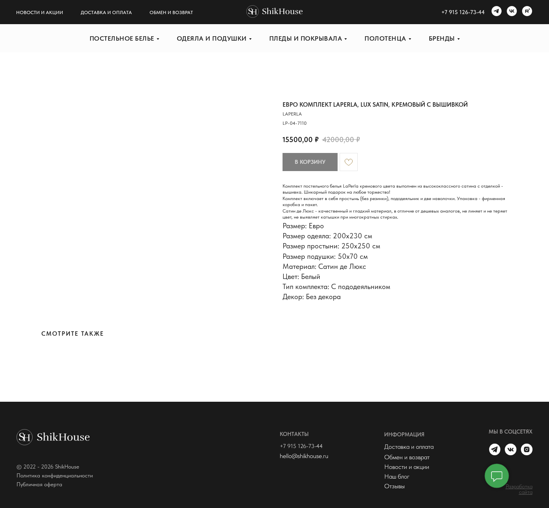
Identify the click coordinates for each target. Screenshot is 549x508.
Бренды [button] (442, 38)
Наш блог (397, 476)
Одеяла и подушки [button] (212, 38)
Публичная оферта (39, 484)
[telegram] (496, 12)
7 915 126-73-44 (465, 12)
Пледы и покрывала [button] (305, 38)
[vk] (511, 12)
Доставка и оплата (106, 12)
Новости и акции (39, 12)
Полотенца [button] (385, 38)
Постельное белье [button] (122, 38)
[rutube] (526, 12)
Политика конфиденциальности (54, 475)
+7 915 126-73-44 (301, 446)
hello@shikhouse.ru (304, 456)
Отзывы (394, 486)
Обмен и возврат (171, 12)
